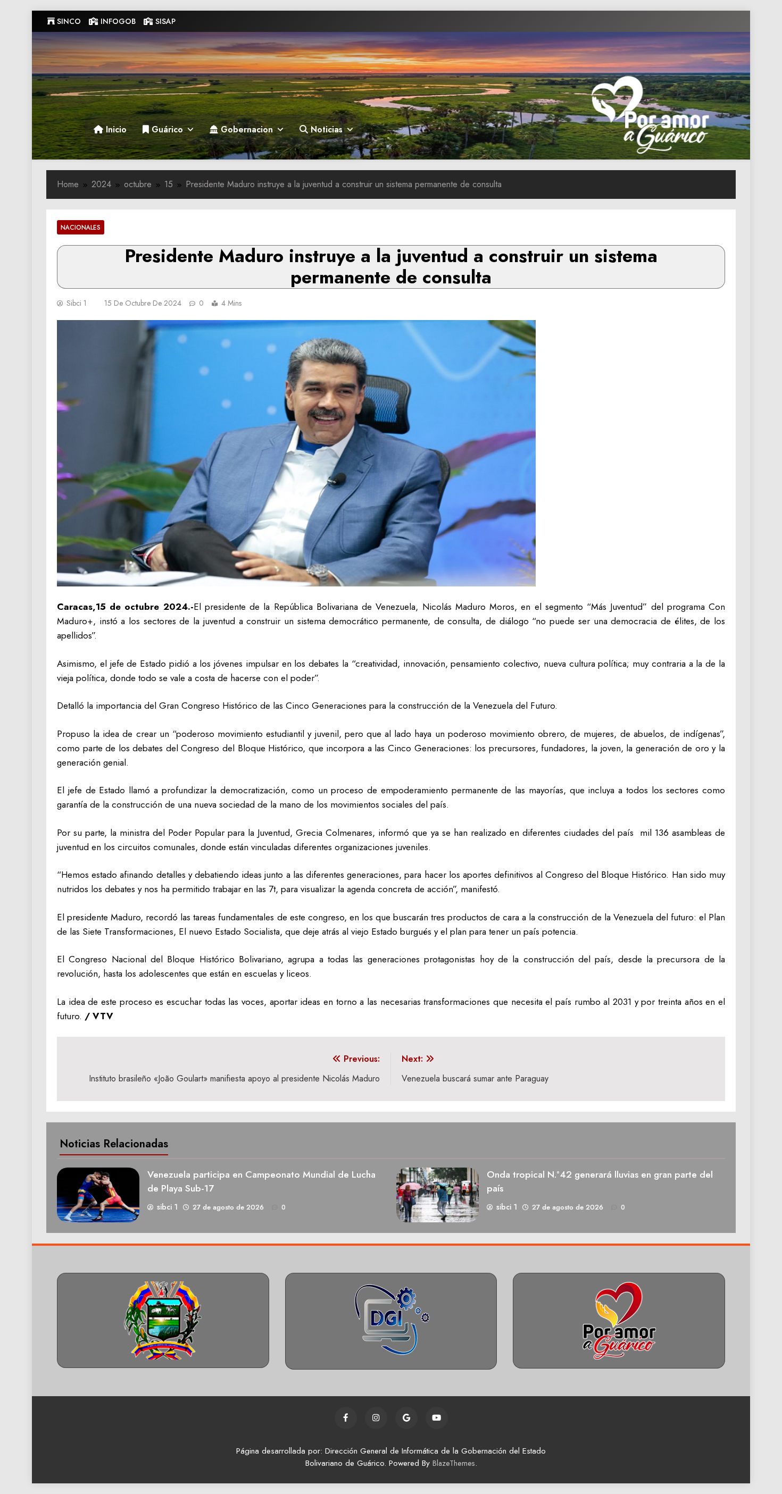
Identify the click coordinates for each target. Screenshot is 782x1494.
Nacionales (81, 227)
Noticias (325, 129)
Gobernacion (245, 129)
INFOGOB (117, 21)
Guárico (166, 129)
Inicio (115, 129)
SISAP (164, 21)
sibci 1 (76, 303)
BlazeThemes (453, 1463)
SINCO (68, 21)
